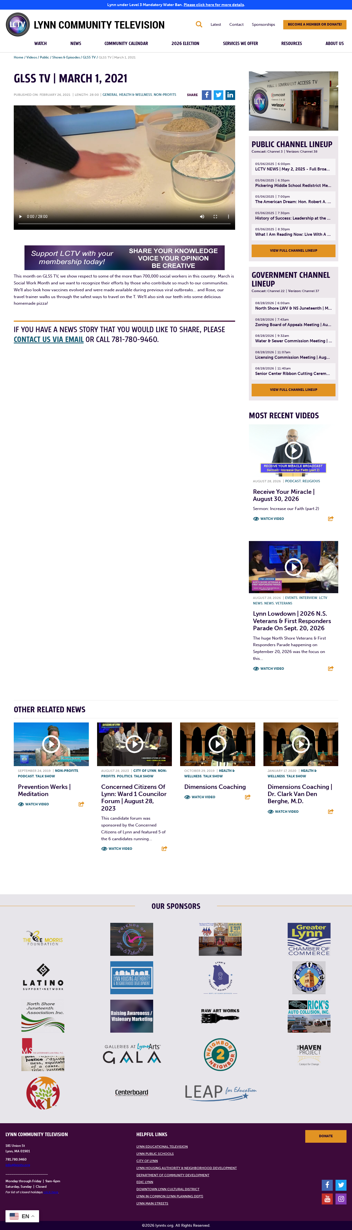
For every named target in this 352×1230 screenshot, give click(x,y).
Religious (311, 481)
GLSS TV (89, 57)
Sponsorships (263, 24)
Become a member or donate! (315, 24)
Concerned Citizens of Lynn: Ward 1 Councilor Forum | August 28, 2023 (134, 797)
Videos (31, 57)
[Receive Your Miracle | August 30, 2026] (293, 450)
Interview (308, 598)
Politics (124, 776)
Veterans (284, 603)
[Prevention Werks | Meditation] (51, 744)
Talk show (45, 776)
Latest (216, 24)
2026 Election (185, 44)
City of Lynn (144, 771)
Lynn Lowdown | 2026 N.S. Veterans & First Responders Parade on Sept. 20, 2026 (292, 621)
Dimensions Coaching (215, 787)
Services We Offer (240, 44)
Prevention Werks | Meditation (44, 790)
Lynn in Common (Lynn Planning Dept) (169, 1196)
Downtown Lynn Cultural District (167, 1189)
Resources (291, 44)
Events (291, 598)
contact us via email (49, 340)
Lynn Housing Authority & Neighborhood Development (186, 1168)
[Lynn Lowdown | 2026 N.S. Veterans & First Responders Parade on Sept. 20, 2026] (293, 567)
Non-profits (165, 95)
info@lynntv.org (18, 1165)
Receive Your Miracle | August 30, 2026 (284, 495)
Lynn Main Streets (152, 1203)
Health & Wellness (135, 95)
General (110, 95)
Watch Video (272, 519)
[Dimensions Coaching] (217, 744)
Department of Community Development (172, 1175)
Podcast (293, 481)
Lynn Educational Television (162, 1146)
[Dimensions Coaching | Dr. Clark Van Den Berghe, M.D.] (301, 744)
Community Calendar (126, 44)
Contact (236, 24)
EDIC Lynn (144, 1182)
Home (18, 57)
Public (44, 57)
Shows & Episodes (66, 57)
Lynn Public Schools (155, 1154)
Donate (326, 1136)
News (75, 44)
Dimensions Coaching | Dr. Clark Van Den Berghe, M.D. (300, 794)
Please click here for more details (214, 4)
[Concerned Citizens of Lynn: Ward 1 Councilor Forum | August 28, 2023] (134, 744)
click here (50, 1192)
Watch (40, 44)
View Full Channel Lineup (293, 251)
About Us (335, 44)
